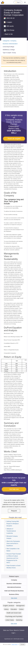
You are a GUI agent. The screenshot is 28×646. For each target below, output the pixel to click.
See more (14, 598)
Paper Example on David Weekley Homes (13, 566)
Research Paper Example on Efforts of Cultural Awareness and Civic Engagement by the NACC (14, 558)
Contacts (21, 630)
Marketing (19, 620)
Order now (6, 630)
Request (14, 511)
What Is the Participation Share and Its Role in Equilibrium (13, 543)
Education (14, 609)
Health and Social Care (14, 613)
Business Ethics (14, 594)
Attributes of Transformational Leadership (11, 531)
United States (10, 620)
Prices (11, 630)
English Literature (8, 605)
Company (13, 41)
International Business (14, 587)
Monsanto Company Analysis (12, 537)
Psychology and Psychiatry (13, 616)
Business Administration (10, 44)
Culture (21, 609)
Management (20, 605)
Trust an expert (14, 138)
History (6, 609)
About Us (16, 630)
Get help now (14, 489)
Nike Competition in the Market (13, 550)
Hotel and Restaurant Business (14, 591)
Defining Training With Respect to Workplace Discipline (13, 523)
